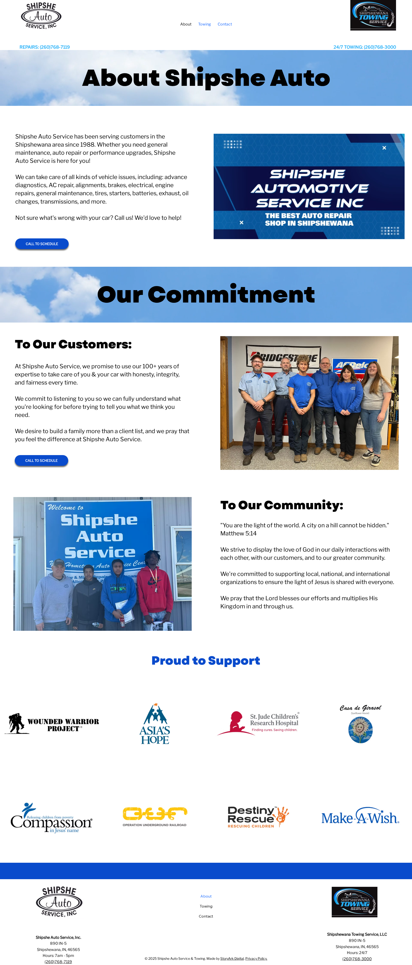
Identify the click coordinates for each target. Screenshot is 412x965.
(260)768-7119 (58, 962)
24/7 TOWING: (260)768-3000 (365, 47)
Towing (206, 906)
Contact (206, 916)
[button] (396, 233)
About (206, 896)
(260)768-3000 (357, 959)
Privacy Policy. (256, 958)
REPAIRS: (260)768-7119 (45, 47)
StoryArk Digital (232, 958)
